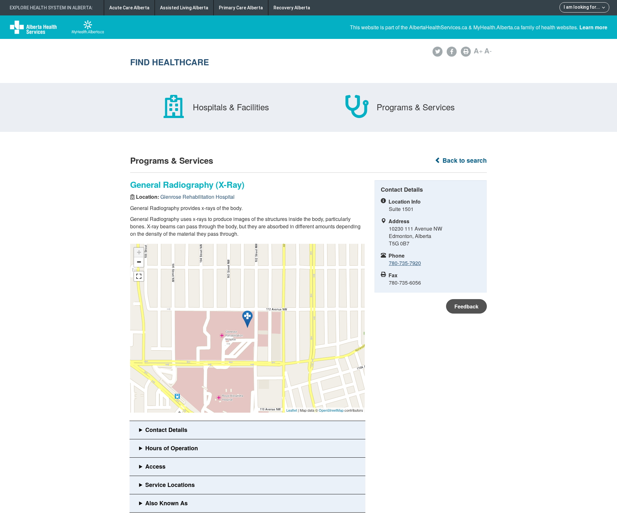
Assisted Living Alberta (184, 7)
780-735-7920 (405, 263)
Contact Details (166, 430)
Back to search (464, 160)
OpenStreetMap (331, 410)
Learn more (593, 27)
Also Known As (166, 503)
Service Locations (170, 485)
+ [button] (139, 252)
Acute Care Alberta (129, 7)
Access (155, 466)
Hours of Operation (171, 448)
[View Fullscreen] (139, 276)
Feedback (466, 306)
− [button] (139, 262)
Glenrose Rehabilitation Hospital (197, 196)
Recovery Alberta (291, 7)
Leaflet (291, 410)
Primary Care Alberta (241, 7)
